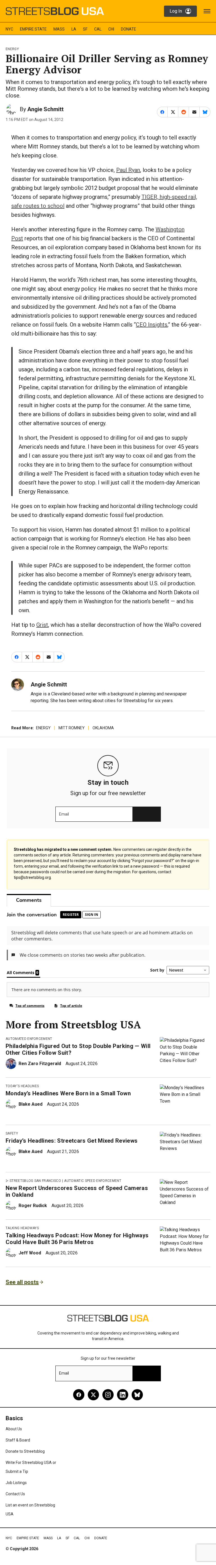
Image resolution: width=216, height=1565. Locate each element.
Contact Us (15, 1494)
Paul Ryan (128, 170)
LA (73, 29)
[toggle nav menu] (207, 11)
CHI (111, 29)
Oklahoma (103, 728)
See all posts (22, 1282)
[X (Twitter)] (93, 1394)
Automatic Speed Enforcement (92, 1180)
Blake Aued (30, 1104)
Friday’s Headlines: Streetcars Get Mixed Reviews (72, 1140)
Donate (128, 29)
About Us (14, 1429)
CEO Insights (151, 324)
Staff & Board (18, 1440)
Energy (12, 49)
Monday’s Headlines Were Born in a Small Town (68, 1093)
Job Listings (16, 1482)
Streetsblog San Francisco (35, 1180)
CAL (98, 29)
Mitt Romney (71, 728)
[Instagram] (108, 1394)
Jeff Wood (30, 1253)
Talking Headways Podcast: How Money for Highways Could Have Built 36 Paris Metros (77, 1238)
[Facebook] (78, 1394)
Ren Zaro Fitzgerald (40, 1063)
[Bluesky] (137, 1394)
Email (64, 814)
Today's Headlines (22, 1086)
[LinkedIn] (122, 1394)
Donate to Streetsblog (25, 1451)
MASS (59, 29)
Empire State (33, 29)
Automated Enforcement (29, 1038)
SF (85, 29)
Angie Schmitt (45, 109)
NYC (9, 29)
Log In (176, 11)
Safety (12, 1133)
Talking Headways (22, 1228)
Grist (42, 624)
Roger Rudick (33, 1205)
